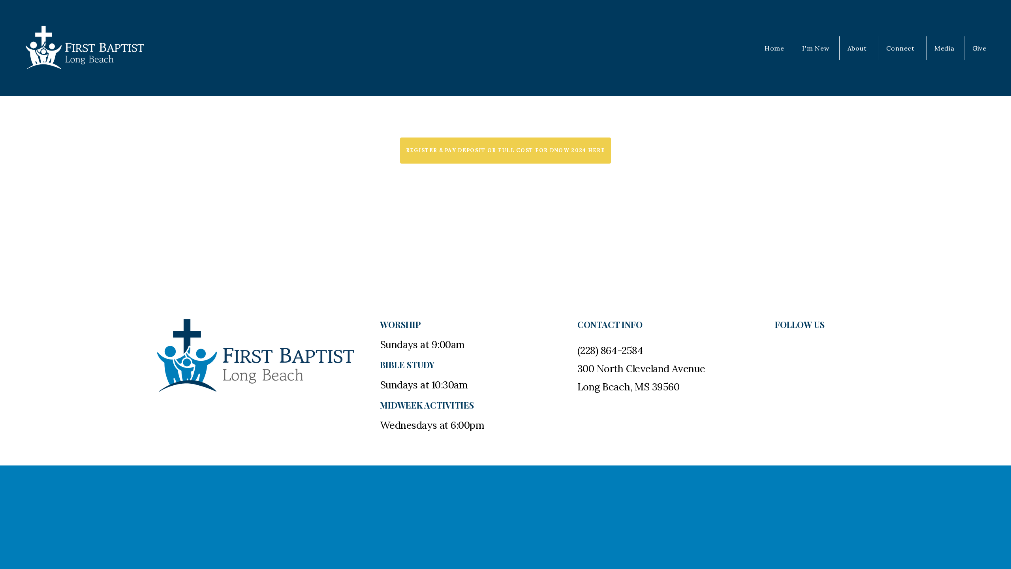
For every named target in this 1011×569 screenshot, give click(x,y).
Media (944, 48)
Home (774, 48)
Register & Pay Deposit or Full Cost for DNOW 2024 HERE (505, 150)
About (858, 48)
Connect (901, 48)
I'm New (816, 48)
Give (979, 48)
